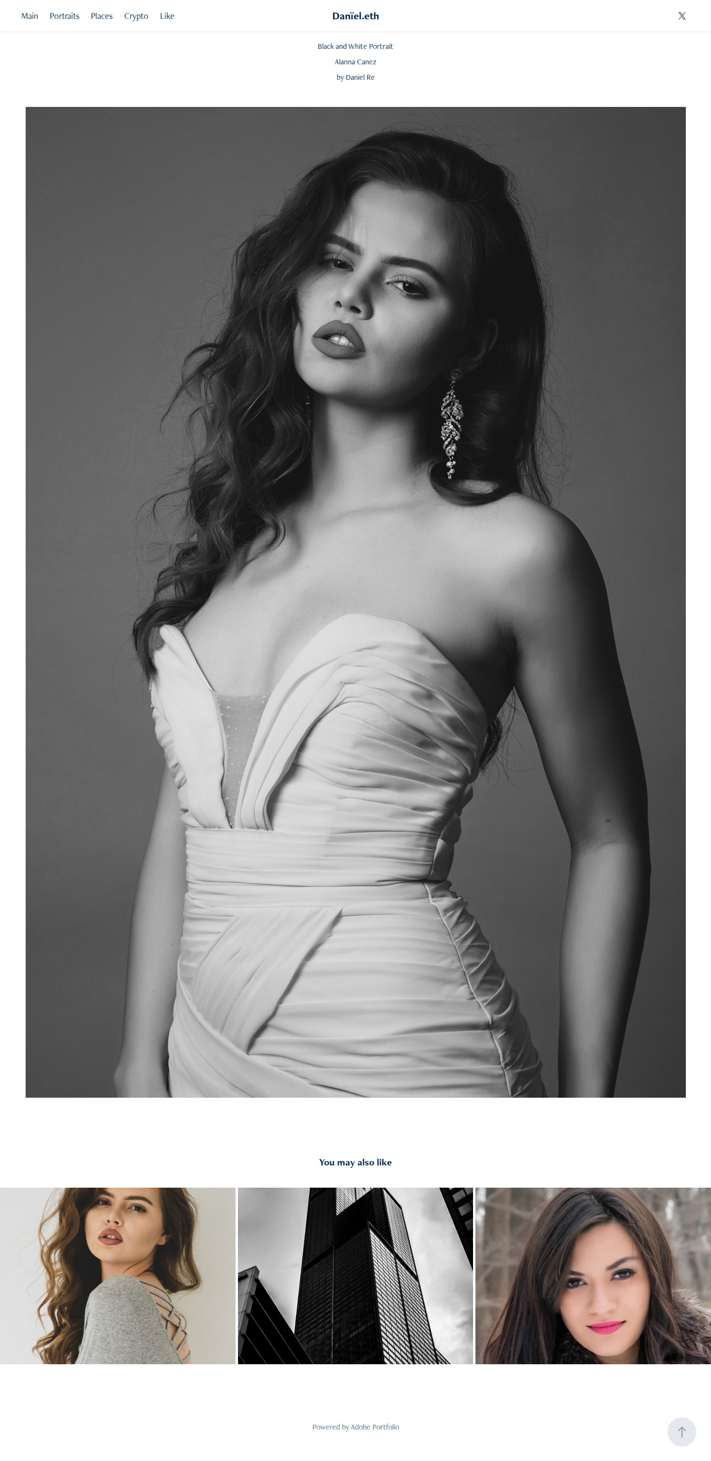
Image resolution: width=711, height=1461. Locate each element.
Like (167, 15)
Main (29, 15)
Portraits (64, 15)
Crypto (136, 15)
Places (102, 15)
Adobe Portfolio (375, 1427)
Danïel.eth (355, 16)
